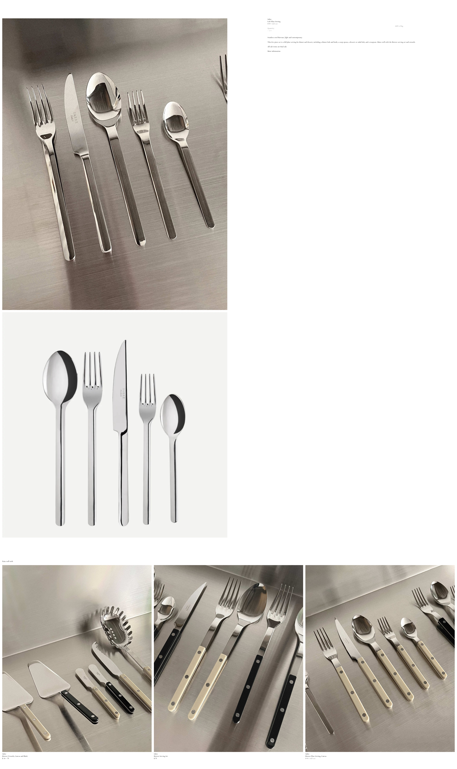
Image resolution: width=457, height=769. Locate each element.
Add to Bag (399, 26)
